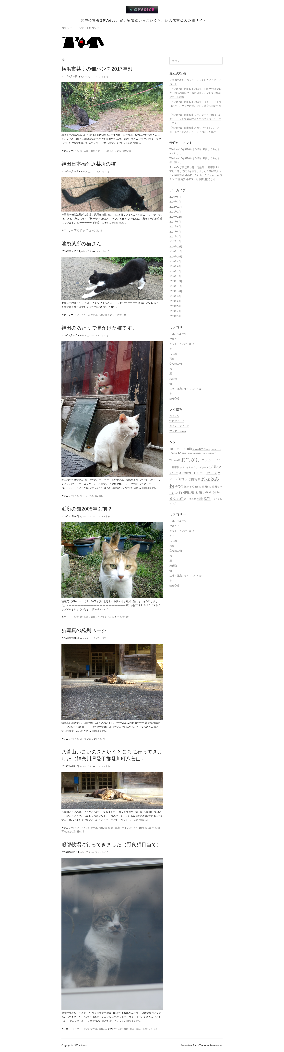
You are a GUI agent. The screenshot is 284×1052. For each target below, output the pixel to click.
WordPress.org (177, 431)
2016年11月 (175, 251)
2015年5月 (175, 306)
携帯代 (179, 486)
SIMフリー (187, 453)
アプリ (173, 348)
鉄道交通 (174, 398)
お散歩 (123, 150)
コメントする (101, 76)
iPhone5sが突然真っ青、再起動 (186, 167)
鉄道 (200, 498)
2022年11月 (175, 206)
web (195, 453)
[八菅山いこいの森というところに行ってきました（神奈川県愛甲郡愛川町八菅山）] (112, 807)
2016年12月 (175, 246)
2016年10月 (175, 256)
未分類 (83, 738)
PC (179, 453)
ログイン (174, 416)
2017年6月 (175, 221)
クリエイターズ (200, 467)
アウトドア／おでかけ (85, 314)
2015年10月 (175, 291)
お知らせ (66, 27)
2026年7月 (175, 201)
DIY (201, 449)
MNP (174, 453)
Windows (201, 453)
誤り (186, 499)
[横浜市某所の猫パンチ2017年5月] (112, 130)
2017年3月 (175, 236)
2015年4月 (175, 311)
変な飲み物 (175, 363)
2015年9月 (175, 296)
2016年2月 (175, 271)
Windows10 (174, 460)
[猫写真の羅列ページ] (112, 718)
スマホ (173, 353)
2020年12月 (175, 216)
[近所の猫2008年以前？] (112, 597)
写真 (76, 150)
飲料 (207, 498)
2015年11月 (175, 286)
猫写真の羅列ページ (83, 630)
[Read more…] (134, 142)
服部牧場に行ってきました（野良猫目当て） (111, 844)
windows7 (211, 453)
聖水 (194, 493)
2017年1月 (175, 241)
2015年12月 (175, 281)
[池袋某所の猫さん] (112, 298)
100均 (188, 449)
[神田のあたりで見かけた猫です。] (112, 475)
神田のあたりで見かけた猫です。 (99, 327)
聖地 (186, 493)
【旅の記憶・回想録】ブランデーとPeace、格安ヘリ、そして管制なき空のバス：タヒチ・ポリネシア (195, 118)
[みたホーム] (142, 11)
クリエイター (186, 467)
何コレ (183, 479)
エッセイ (207, 460)
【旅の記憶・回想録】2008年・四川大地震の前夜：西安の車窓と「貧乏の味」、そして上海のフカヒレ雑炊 (195, 92)
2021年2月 (175, 211)
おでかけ (93, 230)
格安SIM (196, 486)
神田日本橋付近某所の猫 (88, 164)
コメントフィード (179, 426)
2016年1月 (175, 276)
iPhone (206, 449)
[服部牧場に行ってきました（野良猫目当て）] (112, 1009)
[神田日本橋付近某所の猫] (112, 210)
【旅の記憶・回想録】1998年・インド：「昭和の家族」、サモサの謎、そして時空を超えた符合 (195, 105)
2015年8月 (175, 301)
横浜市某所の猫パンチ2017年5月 (98, 69)
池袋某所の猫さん (81, 243)
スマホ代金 (186, 473)
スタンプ (173, 473)
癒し (101, 495)
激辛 (177, 493)
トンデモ (199, 473)
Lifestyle (183, 1045)
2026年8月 (175, 196)
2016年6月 (175, 266)
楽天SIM (207, 486)
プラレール (211, 473)
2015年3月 (175, 316)
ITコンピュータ (177, 333)
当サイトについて (89, 27)
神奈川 (80, 831)
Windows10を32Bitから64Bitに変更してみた (193, 149)
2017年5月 (175, 226)
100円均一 (176, 449)
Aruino (195, 449)
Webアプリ (175, 338)
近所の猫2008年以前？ (86, 508)
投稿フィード (176, 421)
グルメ (215, 466)
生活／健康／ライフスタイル (99, 150)
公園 (157, 827)
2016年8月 (175, 261)
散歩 (69, 831)
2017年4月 (175, 231)
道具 (191, 499)
